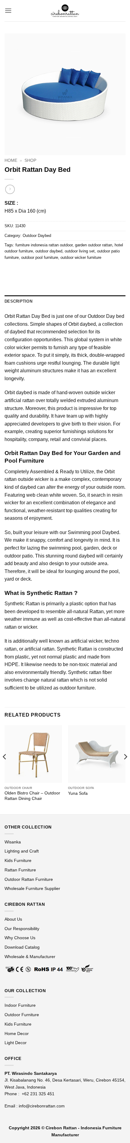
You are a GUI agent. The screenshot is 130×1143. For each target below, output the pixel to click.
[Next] (125, 769)
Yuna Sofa (78, 793)
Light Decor (16, 1042)
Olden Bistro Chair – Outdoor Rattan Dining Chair (32, 796)
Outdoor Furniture (22, 1014)
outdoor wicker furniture (80, 257)
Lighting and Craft (22, 851)
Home (11, 160)
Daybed (110, 532)
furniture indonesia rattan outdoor (44, 245)
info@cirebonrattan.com (42, 1105)
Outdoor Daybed (37, 235)
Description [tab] (18, 301)
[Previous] (4, 769)
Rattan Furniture (21, 869)
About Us (13, 919)
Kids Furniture (18, 860)
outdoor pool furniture (39, 257)
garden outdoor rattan (93, 245)
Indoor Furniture (20, 1005)
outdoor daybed (48, 251)
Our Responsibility (22, 928)
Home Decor (17, 1033)
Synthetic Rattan (22, 603)
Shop (30, 160)
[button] (8, 10)
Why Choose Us (20, 937)
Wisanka (13, 841)
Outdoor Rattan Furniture (29, 879)
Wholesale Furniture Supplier (32, 888)
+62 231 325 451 (38, 1093)
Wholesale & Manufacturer (30, 956)
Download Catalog (22, 947)
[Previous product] (10, 189)
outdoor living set (80, 251)
